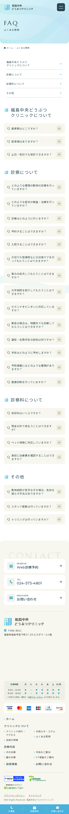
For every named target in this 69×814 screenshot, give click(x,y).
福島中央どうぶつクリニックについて (18, 63)
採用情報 (11, 764)
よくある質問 (43, 736)
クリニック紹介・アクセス (16, 733)
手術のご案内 (43, 752)
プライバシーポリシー (14, 795)
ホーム (10, 719)
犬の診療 (11, 752)
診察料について (15, 83)
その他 (10, 93)
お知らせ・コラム (35, 697)
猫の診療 (11, 757)
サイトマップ (35, 795)
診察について (14, 74)
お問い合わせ (57, 811)
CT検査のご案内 (45, 757)
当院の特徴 (12, 740)
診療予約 (34, 811)
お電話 (11, 811)
